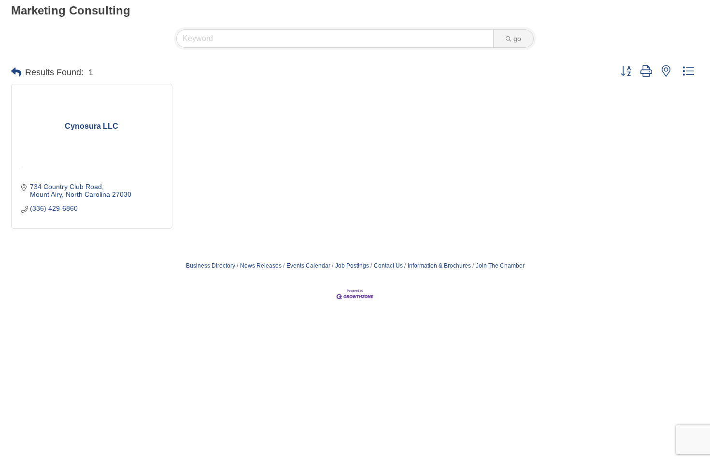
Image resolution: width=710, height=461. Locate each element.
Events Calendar (308, 265)
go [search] (517, 38)
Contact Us (388, 265)
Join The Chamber (500, 265)
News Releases (261, 265)
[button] (16, 72)
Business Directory (210, 265)
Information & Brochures (439, 265)
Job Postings (352, 265)
